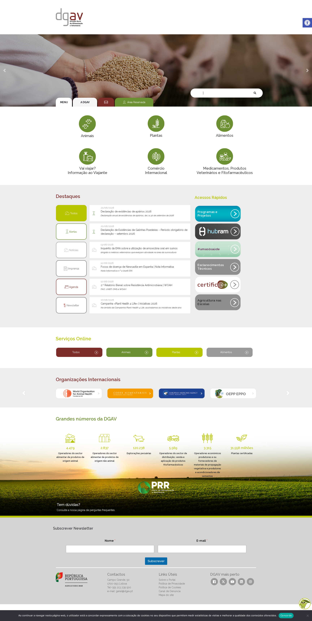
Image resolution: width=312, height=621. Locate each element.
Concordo (286, 615)
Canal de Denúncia (170, 591)
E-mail (201, 540)
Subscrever (156, 561)
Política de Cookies (170, 587)
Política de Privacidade (172, 583)
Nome (110, 540)
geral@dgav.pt (124, 591)
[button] (307, 22)
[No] (307, 615)
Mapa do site (166, 595)
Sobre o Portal (167, 579)
